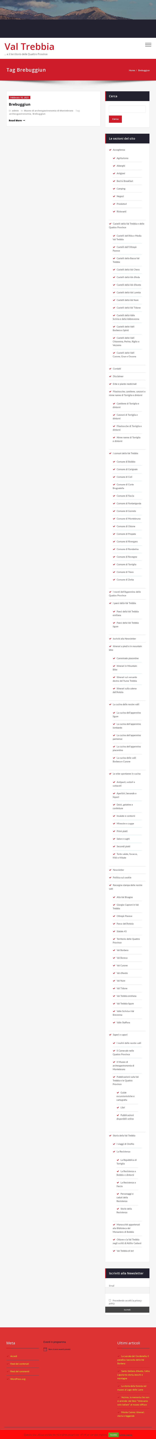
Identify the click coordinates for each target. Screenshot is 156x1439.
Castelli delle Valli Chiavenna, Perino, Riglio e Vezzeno (126, 341)
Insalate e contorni (126, 816)
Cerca (113, 96)
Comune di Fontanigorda (129, 503)
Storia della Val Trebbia (124, 1136)
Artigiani (121, 173)
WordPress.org (17, 1379)
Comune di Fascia (125, 496)
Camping (121, 189)
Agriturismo (122, 158)
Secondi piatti (123, 846)
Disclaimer (118, 376)
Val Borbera (122, 950)
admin (15, 110)
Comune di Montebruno (129, 519)
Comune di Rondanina (127, 549)
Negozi (120, 196)
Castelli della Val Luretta (129, 292)
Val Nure (121, 981)
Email (111, 1285)
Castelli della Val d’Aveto (129, 285)
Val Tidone (122, 988)
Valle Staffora (123, 1022)
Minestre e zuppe (125, 824)
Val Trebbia (30, 46)
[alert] (78, 1349)
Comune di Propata (126, 534)
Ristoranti (121, 212)
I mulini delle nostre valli (129, 1043)
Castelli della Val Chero (128, 270)
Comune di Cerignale (127, 469)
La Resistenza (123, 1152)
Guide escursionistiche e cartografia (126, 1096)
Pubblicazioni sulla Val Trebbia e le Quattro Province (126, 1080)
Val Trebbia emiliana (126, 996)
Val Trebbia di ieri (125, 1251)
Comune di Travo (125, 572)
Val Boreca (122, 958)
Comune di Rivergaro (127, 542)
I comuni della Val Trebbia (125, 453)
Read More (15, 120)
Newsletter (118, 870)
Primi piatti (122, 831)
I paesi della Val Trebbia (124, 603)
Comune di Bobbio (126, 462)
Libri (123, 1108)
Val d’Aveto (122, 973)
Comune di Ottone (126, 526)
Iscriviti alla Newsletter (124, 639)
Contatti (117, 369)
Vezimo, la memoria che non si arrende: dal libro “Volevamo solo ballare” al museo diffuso (133, 1401)
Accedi (13, 1356)
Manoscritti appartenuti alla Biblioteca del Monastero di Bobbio (126, 1228)
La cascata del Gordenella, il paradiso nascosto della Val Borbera (133, 1360)
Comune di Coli (124, 477)
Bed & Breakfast (125, 181)
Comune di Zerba (125, 580)
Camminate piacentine (128, 658)
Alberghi (121, 166)
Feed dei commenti (19, 1371)
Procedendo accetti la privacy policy (125, 1302)
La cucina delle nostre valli (126, 704)
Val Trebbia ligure (125, 1004)
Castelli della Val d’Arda (128, 277)
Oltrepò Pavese (124, 916)
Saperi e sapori (120, 1035)
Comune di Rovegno (127, 557)
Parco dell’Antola (125, 924)
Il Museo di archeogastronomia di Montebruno (123, 1066)
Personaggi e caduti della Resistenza (125, 1197)
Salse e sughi (123, 839)
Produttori (122, 204)
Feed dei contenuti (19, 1364)
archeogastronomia (20, 113)
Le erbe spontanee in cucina (126, 774)
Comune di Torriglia (126, 564)
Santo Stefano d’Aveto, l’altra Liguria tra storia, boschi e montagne (133, 1375)
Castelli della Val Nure (127, 300)
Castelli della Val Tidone (129, 308)
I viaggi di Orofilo (125, 1144)
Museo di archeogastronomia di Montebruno (48, 110)
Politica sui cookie (122, 878)
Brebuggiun (144, 70)
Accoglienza (119, 150)
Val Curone (122, 965)
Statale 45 (122, 931)
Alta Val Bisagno (125, 897)
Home (132, 70)
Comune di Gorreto (126, 511)
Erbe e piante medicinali (125, 384)
